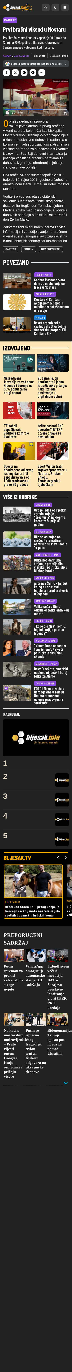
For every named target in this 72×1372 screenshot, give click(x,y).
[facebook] (6, 72)
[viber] (32, 72)
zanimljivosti (21, 55)
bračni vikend (51, 249)
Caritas (10, 249)
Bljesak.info (39, 55)
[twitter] (15, 72)
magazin (7, 55)
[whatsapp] (24, 72)
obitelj (29, 249)
